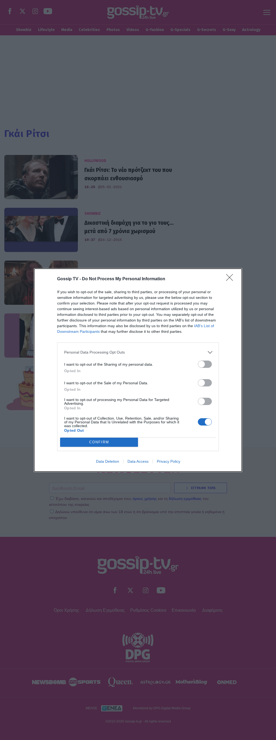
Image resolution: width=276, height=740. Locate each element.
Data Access (138, 461)
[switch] (205, 364)
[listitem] (138, 352)
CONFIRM (99, 442)
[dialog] (138, 370)
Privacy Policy (168, 461)
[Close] (231, 279)
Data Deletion (107, 461)
